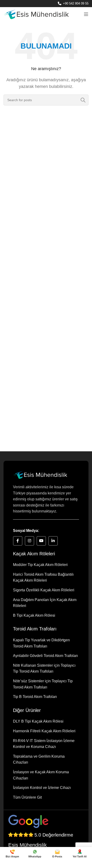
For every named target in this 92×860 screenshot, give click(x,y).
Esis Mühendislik (27, 845)
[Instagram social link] (29, 541)
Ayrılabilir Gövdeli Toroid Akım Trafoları (45, 656)
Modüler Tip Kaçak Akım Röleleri (40, 565)
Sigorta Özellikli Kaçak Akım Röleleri (43, 590)
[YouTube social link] (41, 541)
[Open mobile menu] (86, 14)
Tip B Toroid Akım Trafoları (35, 697)
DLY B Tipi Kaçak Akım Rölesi (38, 721)
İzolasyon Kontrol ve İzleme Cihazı (42, 788)
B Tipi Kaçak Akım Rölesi (34, 615)
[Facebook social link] (17, 541)
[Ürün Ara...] (83, 100)
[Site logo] (36, 14)
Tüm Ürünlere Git (27, 797)
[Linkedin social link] (53, 541)
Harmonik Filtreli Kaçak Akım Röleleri (44, 731)
